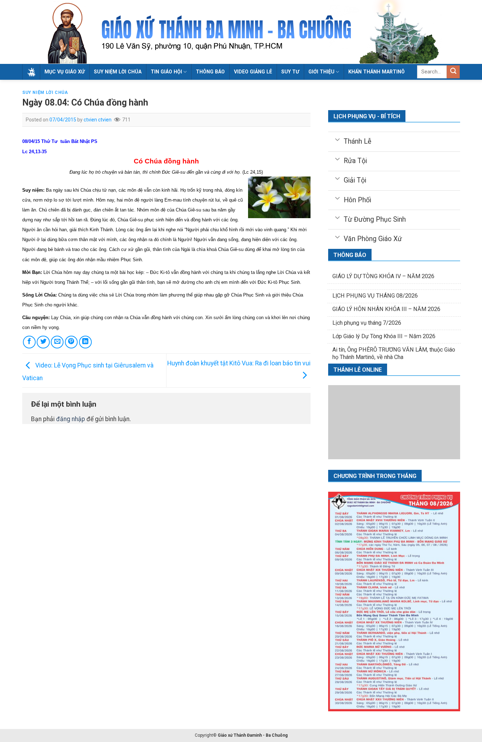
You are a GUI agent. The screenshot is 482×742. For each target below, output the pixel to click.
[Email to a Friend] (57, 342)
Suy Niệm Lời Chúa (117, 71)
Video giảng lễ (253, 71)
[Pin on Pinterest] (71, 342)
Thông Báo (210, 71)
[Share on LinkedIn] (85, 342)
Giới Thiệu (321, 71)
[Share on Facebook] (29, 342)
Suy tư (290, 71)
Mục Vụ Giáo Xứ (64, 71)
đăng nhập (70, 419)
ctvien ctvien (98, 119)
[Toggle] (337, 139)
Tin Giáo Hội (166, 71)
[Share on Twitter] (43, 342)
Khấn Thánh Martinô (376, 71)
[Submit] (453, 71)
